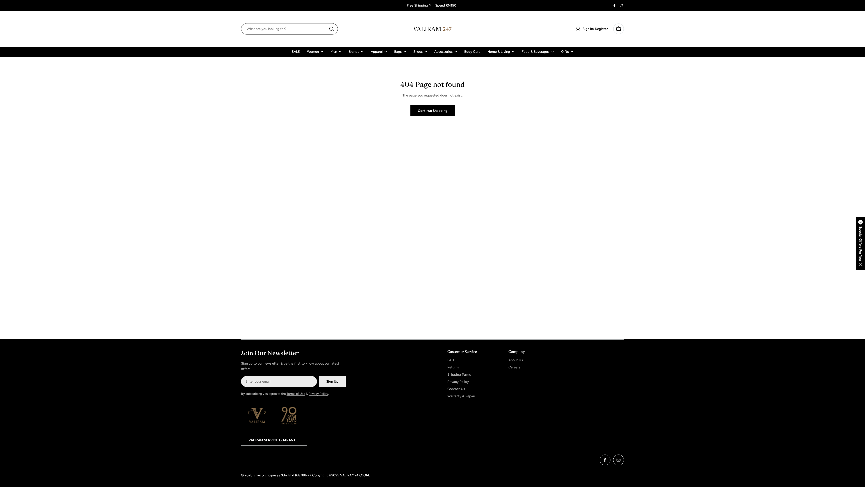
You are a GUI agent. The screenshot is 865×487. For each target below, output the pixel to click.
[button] (860, 243)
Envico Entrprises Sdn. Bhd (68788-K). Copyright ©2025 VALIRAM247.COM (311, 475)
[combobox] (289, 28)
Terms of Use (296, 394)
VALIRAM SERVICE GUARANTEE (274, 440)
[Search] (331, 29)
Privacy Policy (318, 394)
